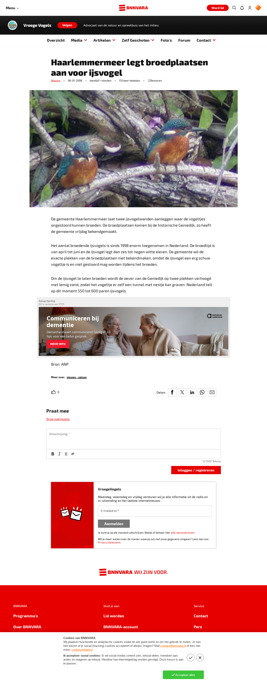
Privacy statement (109, 542)
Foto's (166, 40)
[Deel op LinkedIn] (192, 392)
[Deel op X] (182, 392)
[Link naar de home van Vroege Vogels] (12, 25)
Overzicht (56, 40)
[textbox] (134, 439)
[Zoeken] (234, 7)
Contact (204, 40)
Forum (184, 40)
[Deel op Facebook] (172, 392)
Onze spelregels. (58, 419)
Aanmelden (113, 523)
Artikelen (102, 40)
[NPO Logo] (258, 8)
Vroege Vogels (37, 25)
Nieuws (55, 80)
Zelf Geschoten (136, 40)
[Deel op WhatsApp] (202, 392)
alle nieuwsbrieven (182, 532)
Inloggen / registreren (196, 470)
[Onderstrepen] (66, 454)
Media (76, 40)
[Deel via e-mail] (212, 392)
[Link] (73, 454)
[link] (77, 377)
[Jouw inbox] (242, 8)
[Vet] (53, 454)
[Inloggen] (249, 7)
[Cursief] (59, 454)
